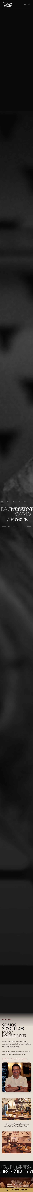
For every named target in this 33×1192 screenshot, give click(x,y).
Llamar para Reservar (18, 1190)
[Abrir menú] (28, 4)
